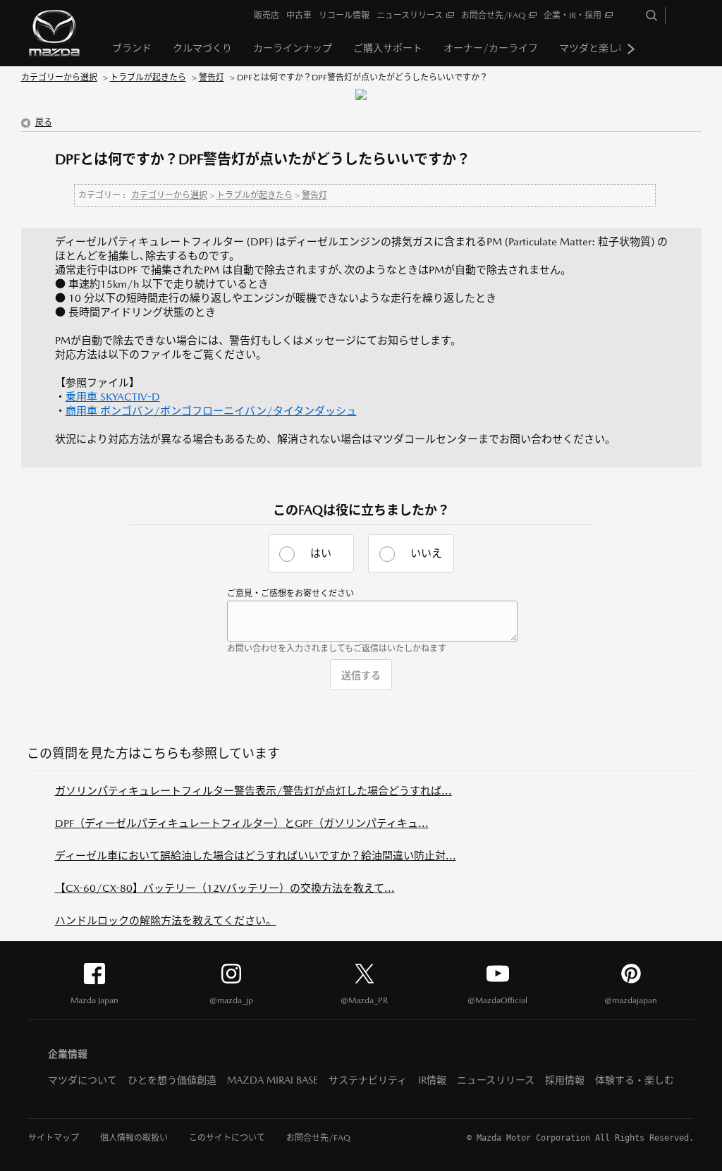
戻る (43, 123)
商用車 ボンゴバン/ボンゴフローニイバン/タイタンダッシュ (211, 411)
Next (631, 48)
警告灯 (211, 77)
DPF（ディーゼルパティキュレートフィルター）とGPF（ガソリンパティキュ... (242, 823)
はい (320, 553)
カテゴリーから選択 (59, 77)
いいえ (426, 553)
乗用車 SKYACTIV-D (113, 397)
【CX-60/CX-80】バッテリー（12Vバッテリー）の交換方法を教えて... (225, 888)
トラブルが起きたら (148, 77)
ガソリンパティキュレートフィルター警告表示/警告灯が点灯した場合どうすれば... (253, 791)
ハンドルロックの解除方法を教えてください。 (165, 920)
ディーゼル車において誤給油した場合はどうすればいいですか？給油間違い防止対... (255, 856)
